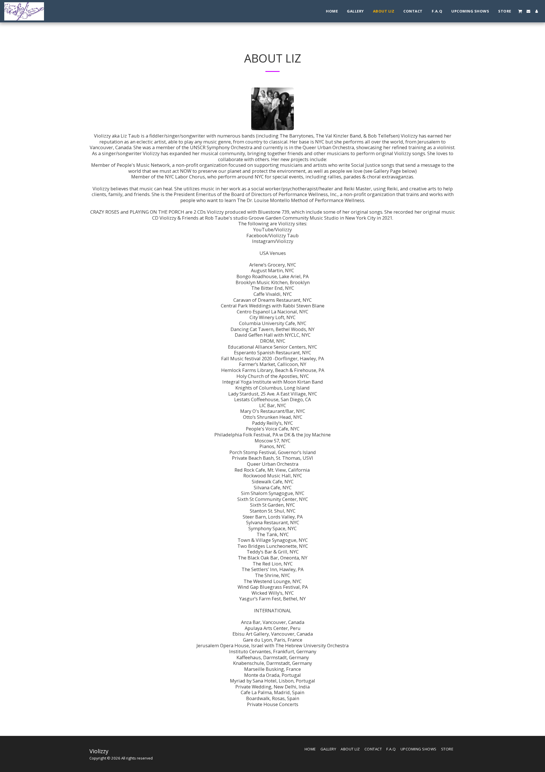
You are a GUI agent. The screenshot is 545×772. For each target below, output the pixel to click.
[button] (520, 11)
